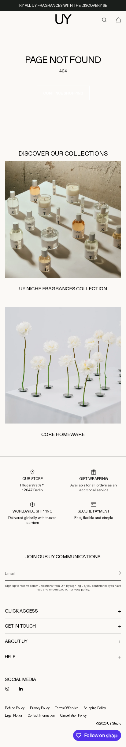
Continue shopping (63, 93)
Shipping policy (95, 708)
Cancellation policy (73, 715)
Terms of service (66, 708)
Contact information (41, 715)
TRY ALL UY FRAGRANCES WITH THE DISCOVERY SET (63, 5)
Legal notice (13, 715)
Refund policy (14, 708)
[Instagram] (8, 688)
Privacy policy (40, 708)
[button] (104, 20)
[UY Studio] (63, 20)
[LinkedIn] (22, 688)
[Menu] (12, 20)
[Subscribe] (113, 573)
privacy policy (79, 589)
